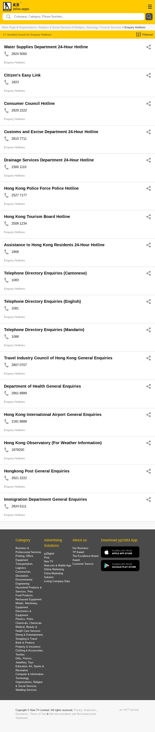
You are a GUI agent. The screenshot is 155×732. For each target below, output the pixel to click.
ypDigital (49, 553)
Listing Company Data (57, 581)
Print (46, 557)
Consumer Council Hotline (29, 103)
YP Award (78, 552)
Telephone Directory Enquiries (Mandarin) (44, 329)
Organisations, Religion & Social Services (45, 27)
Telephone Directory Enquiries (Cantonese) (45, 273)
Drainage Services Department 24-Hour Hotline (49, 160)
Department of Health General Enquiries (42, 386)
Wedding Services (26, 689)
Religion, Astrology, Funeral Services (98, 27)
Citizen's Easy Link (22, 75)
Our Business (80, 548)
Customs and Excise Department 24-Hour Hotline (51, 131)
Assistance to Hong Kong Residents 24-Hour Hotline (54, 245)
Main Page (9, 27)
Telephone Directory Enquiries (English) (42, 301)
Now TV (48, 561)
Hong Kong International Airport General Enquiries (53, 414)
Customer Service (82, 563)
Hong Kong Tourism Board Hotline (37, 216)
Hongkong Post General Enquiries (36, 471)
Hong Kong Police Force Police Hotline (41, 188)
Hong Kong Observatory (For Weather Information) (53, 443)
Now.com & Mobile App (57, 565)
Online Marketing (54, 569)
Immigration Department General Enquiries (45, 499)
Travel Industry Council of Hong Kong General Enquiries (58, 358)
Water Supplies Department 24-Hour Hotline (46, 47)
